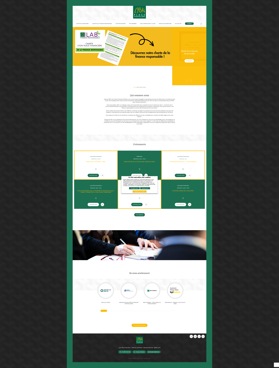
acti (149, 358)
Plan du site (139, 358)
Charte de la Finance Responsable (102, 23)
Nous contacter (140, 352)
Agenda (189, 23)
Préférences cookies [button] (139, 191)
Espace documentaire (165, 23)
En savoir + (189, 61)
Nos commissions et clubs (147, 23)
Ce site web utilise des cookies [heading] (139, 177)
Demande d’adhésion (153, 352)
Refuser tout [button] (145, 188)
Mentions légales (132, 358)
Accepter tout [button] (134, 188)
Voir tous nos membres (139, 325)
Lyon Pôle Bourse (120, 23)
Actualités (178, 23)
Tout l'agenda (139, 214)
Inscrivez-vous (93, 175)
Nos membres (133, 23)
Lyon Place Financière (82, 23)
